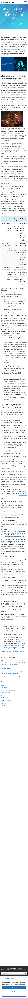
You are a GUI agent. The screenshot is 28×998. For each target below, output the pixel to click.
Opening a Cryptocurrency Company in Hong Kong (11, 676)
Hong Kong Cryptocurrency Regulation (10, 673)
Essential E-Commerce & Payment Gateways (12, 671)
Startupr (7, 536)
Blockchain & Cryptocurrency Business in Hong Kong (12, 660)
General (2, 695)
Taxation (3, 705)
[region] (14, 987)
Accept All (14, 987)
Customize (14, 991)
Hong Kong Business (5, 698)
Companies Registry (13, 479)
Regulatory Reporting (5, 703)
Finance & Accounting (5, 692)
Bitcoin (2, 128)
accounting (11, 647)
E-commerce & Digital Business (8, 690)
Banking (2, 685)
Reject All (14, 995)
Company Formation (5, 687)
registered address (16, 514)
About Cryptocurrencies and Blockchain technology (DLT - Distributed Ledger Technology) (14, 663)
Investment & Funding (6, 700)
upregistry (7, 2)
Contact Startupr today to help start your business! (12, 651)
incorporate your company (19, 536)
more (17, 647)
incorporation (7, 645)
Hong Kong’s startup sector (12, 173)
